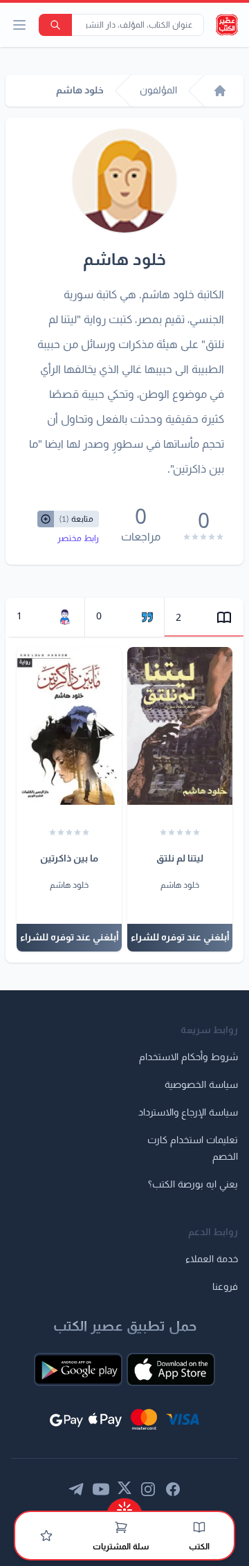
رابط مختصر (78, 538)
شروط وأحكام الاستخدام (188, 1057)
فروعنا (225, 1287)
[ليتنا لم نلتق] (179, 726)
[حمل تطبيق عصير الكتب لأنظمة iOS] (171, 1369)
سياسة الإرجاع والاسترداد (188, 1113)
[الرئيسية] (220, 91)
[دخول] (46, 1535)
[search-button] (55, 25)
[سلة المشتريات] (121, 1527)
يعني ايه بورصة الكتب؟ (193, 1185)
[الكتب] (199, 1527)
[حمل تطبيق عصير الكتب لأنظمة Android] (78, 1369)
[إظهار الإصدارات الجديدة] (124, 1505)
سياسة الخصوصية (201, 1085)
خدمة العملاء (211, 1259)
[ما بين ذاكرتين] (69, 726)
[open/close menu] (19, 25)
